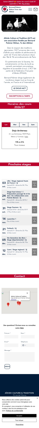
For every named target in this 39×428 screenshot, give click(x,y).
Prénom (7, 333)
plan (26, 137)
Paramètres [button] (19, 424)
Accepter (19, 416)
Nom (23, 333)
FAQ (22, 328)
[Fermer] (36, 399)
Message (7, 350)
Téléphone (24, 342)
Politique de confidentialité (14, 411)
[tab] (6, 124)
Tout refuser (19, 420)
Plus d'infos (26, 4)
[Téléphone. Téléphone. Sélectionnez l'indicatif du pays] (24, 345)
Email (6, 342)
